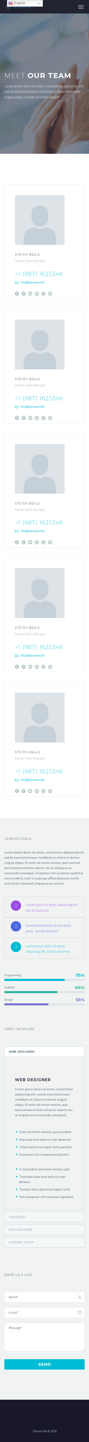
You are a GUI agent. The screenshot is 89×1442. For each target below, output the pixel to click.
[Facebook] (17, 294)
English (19, 3)
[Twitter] (30, 294)
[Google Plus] (24, 294)
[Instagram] (43, 294)
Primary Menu (81, 7)
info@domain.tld (32, 282)
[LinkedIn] (37, 294)
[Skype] (50, 294)
